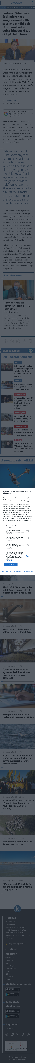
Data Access (17, 571)
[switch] (27, 531)
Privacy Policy (28, 571)
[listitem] (17, 526)
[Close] (31, 492)
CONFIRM (11, 564)
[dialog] (17, 531)
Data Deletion (6, 571)
